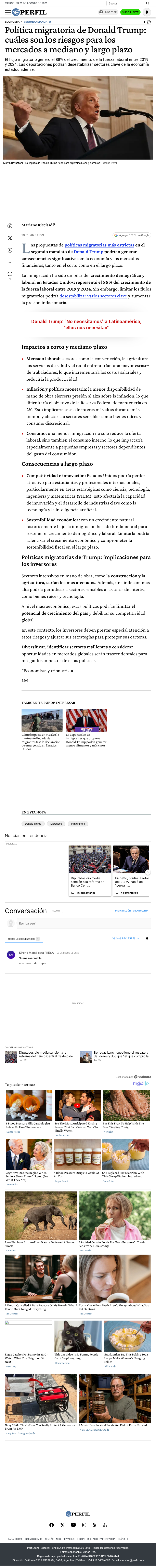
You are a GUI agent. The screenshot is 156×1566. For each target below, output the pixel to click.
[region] (78, 994)
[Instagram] (84, 1525)
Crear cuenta (140, 910)
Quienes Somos (33, 1539)
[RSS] (94, 1525)
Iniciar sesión (123, 910)
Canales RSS (15, 1539)
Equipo (81, 1539)
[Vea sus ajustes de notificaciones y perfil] (147, 12)
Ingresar (110, 12)
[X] (62, 1525)
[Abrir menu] (8, 12)
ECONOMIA (12, 22)
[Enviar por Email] (10, 262)
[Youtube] (73, 1525)
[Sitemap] (105, 1525)
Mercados (56, 823)
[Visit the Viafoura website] (142, 1077)
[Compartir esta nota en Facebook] (10, 226)
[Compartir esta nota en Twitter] (10, 238)
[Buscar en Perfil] (147, 3)
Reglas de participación (101, 1539)
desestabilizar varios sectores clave (93, 295)
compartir (126, 963)
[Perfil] (78, 1515)
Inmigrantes (78, 823)
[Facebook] (51, 1525)
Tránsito (123, 1539)
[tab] (24, 938)
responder (25, 963)
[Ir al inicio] (29, 12)
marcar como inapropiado (141, 966)
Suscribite (130, 12)
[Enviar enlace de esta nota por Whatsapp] (10, 250)
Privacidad (69, 1539)
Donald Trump (88, 251)
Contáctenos (52, 1539)
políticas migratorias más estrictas (99, 244)
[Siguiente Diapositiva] (148, 872)
